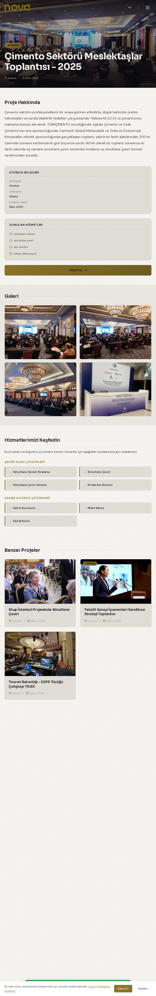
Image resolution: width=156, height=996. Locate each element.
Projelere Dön (17, 36)
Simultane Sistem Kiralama (31, 472)
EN (129, 7)
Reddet (143, 988)
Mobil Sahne (96, 508)
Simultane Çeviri (99, 472)
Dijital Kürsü (21, 521)
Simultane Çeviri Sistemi (30, 485)
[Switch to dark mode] (138, 8)
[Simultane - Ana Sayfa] (17, 8)
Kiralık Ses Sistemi (100, 485)
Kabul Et (123, 988)
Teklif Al (76, 270)
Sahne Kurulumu (24, 508)
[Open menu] (147, 7)
